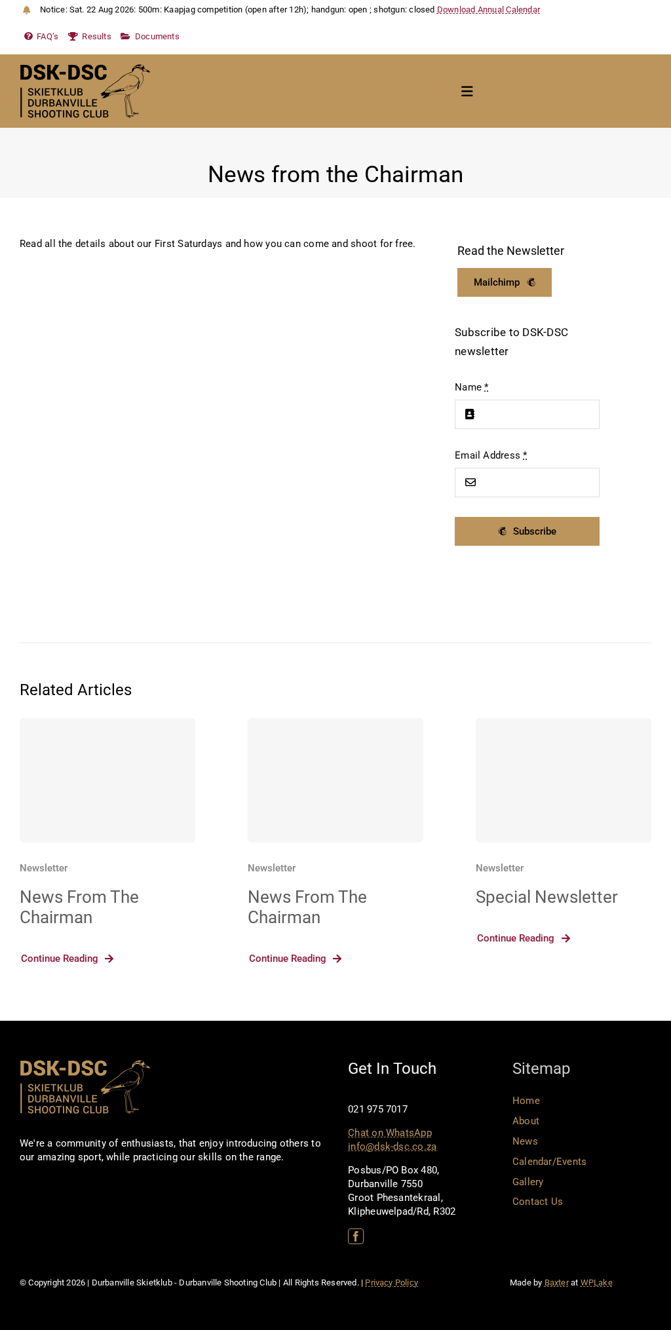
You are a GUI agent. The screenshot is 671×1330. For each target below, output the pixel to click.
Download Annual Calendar (488, 9)
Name (471, 387)
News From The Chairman (79, 907)
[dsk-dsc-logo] (85, 69)
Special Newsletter (547, 897)
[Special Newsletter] (563, 780)
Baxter (557, 1282)
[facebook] (356, 1236)
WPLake (597, 1282)
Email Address (491, 455)
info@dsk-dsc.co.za (392, 1146)
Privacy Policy (391, 1282)
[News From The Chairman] (107, 780)
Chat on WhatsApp (390, 1133)
